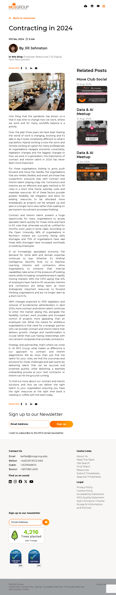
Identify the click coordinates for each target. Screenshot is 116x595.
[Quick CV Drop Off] (85, 6)
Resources (83, 470)
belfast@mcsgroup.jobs (34, 456)
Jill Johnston (36, 48)
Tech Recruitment (19, 60)
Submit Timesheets (88, 473)
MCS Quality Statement (90, 497)
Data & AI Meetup (85, 112)
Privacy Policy (85, 487)
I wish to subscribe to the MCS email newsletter (36, 433)
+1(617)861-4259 (29, 469)
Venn (105, 584)
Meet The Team (86, 459)
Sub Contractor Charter (91, 501)
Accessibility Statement (90, 494)
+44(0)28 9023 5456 (32, 460)
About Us (82, 456)
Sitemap (38, 587)
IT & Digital (55, 57)
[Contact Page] (98, 6)
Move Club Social (92, 79)
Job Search (83, 463)
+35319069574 (28, 465)
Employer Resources (36, 57)
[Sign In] (92, 6)
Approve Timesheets (89, 476)
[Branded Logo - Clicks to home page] (19, 6)
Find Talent (83, 466)
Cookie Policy (85, 490)
